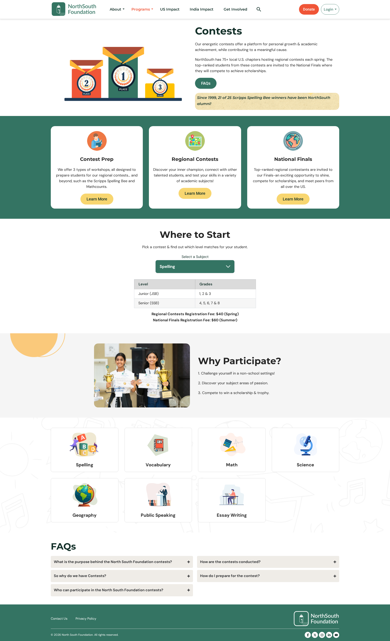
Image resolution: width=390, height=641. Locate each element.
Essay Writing (232, 515)
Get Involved (235, 9)
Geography (84, 515)
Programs (140, 9)
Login (328, 9)
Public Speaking (158, 515)
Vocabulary (158, 465)
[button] (258, 11)
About (115, 9)
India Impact (201, 9)
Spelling (84, 465)
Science (305, 465)
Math (232, 465)
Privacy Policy (86, 618)
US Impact (170, 9)
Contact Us (59, 618)
